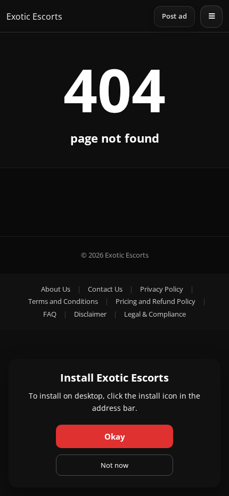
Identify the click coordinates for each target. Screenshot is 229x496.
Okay (114, 436)
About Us (55, 289)
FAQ (49, 314)
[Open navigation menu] (211, 16)
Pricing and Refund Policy (155, 301)
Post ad (174, 16)
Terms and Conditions (63, 301)
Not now (114, 465)
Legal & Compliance (155, 314)
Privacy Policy (161, 289)
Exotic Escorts (34, 16)
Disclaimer (90, 314)
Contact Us (105, 289)
